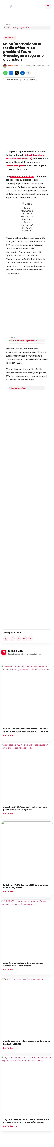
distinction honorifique (22, 176)
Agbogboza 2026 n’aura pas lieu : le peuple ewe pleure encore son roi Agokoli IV (25, 808)
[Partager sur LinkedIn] (22, 73)
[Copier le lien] (28, 73)
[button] (48, 6)
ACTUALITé (9, 38)
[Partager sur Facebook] (11, 73)
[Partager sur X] (17, 73)
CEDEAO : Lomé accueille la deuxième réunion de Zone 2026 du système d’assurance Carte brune (25, 730)
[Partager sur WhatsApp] (5, 73)
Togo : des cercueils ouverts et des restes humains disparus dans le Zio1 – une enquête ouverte (27, 1120)
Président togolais (15, 165)
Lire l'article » (8, 735)
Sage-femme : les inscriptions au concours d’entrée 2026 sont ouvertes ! (23, 964)
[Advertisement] (27, 120)
